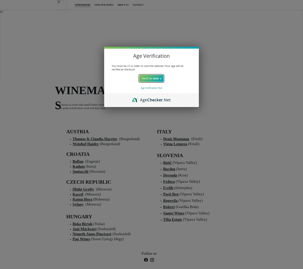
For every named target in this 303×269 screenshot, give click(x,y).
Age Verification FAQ (151, 87)
